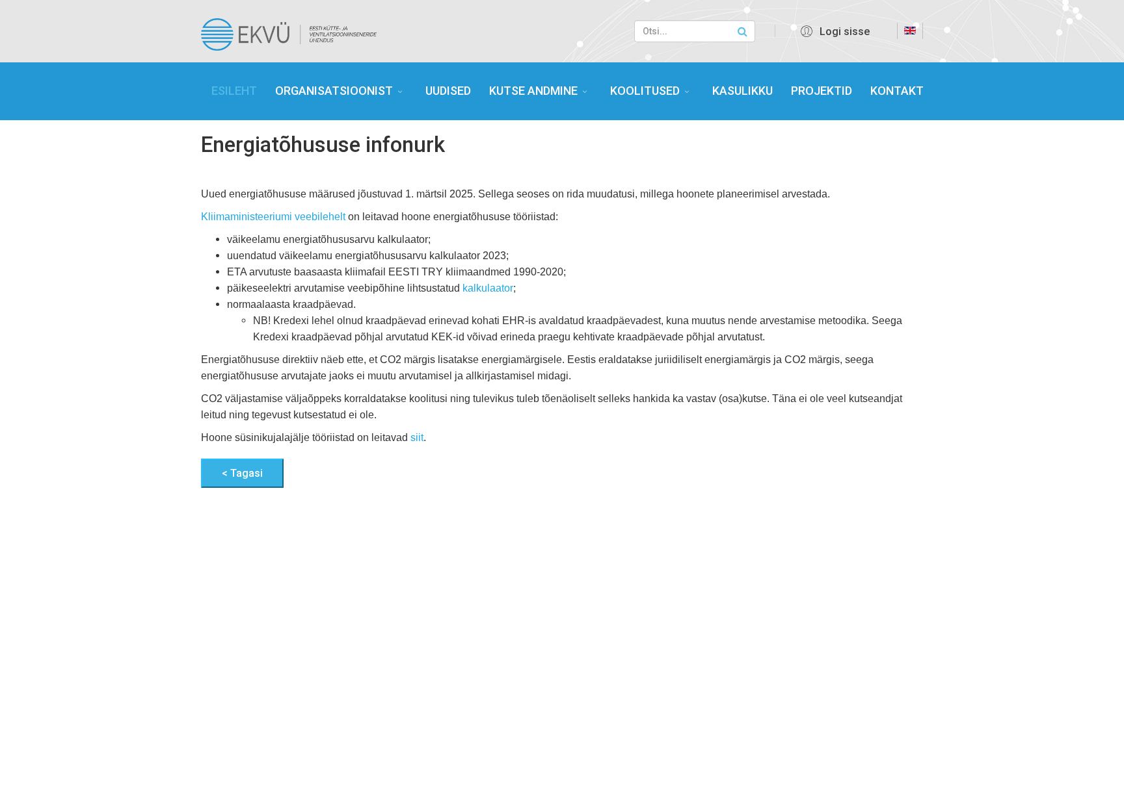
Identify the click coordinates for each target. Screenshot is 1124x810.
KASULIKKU (742, 90)
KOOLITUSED (645, 90)
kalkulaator (487, 288)
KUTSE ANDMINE (533, 90)
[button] (832, 31)
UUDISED (448, 90)
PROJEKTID (821, 90)
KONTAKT (897, 90)
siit (416, 437)
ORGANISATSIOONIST (334, 90)
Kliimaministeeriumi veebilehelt (273, 216)
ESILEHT (234, 90)
